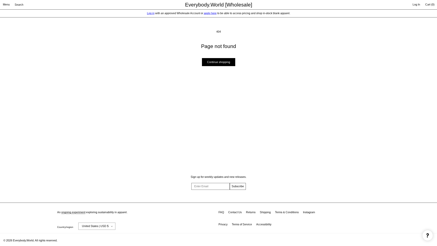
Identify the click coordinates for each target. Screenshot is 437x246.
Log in (150, 13)
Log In (416, 4)
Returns (251, 212)
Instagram (309, 212)
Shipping (265, 212)
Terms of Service (242, 224)
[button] (6, 5)
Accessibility (263, 224)
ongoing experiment (73, 212)
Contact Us (235, 212)
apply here (210, 13)
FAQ (221, 212)
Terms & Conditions (287, 212)
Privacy (223, 224)
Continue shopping (218, 62)
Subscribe (238, 186)
